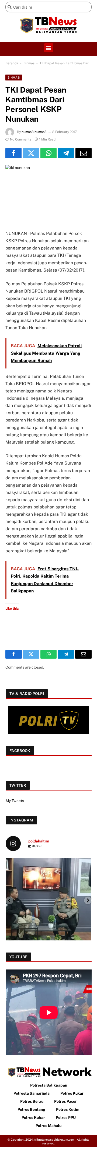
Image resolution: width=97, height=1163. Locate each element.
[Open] (48, 900)
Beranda (11, 63)
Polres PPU (66, 1117)
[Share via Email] (83, 153)
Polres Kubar (33, 1117)
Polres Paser (65, 1101)
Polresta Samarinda (31, 1093)
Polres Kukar (72, 1093)
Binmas (28, 63)
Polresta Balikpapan (48, 1085)
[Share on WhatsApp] (48, 153)
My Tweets (15, 801)
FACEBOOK (19, 751)
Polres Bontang (31, 1109)
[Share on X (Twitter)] (31, 153)
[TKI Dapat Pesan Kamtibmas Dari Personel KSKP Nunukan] (48, 193)
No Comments (20, 139)
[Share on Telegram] (66, 153)
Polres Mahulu (48, 1125)
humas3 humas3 (34, 132)
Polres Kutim (67, 1109)
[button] (48, 47)
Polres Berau (31, 1101)
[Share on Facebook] (13, 153)
